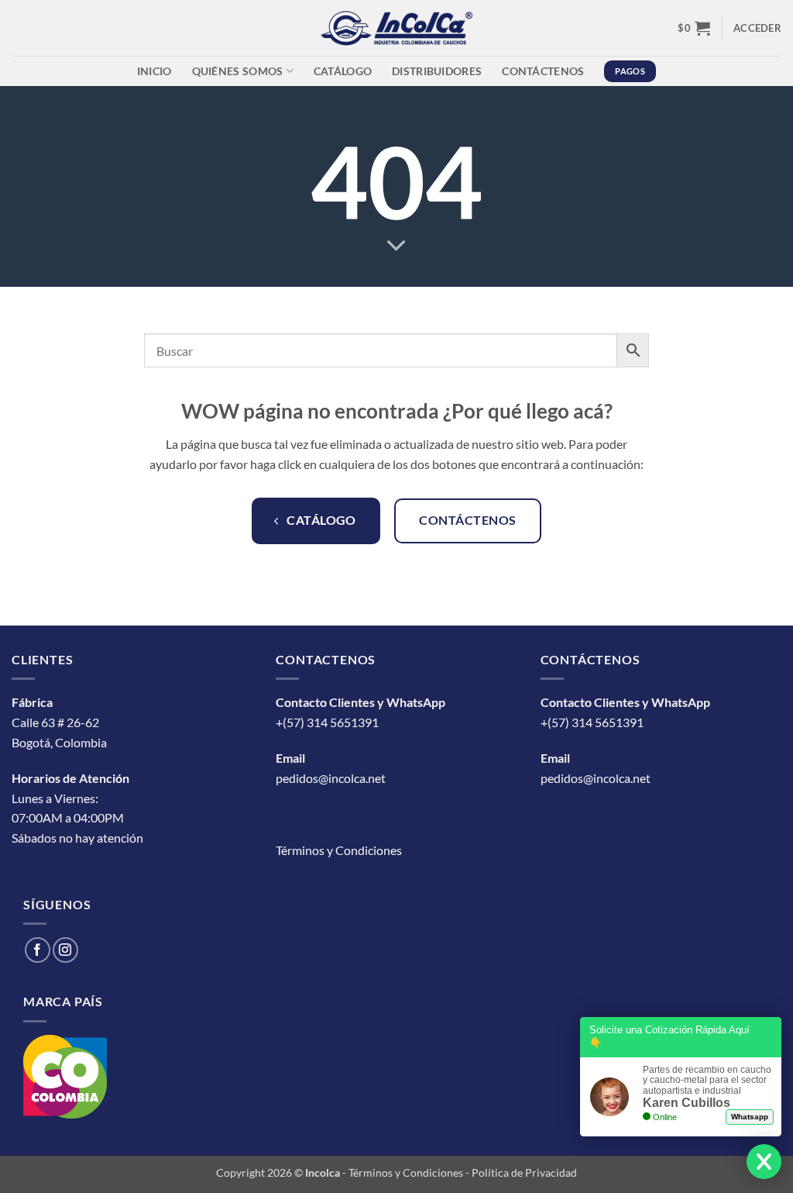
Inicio (154, 71)
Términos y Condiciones (339, 850)
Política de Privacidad (524, 1172)
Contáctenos (543, 71)
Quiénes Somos (237, 71)
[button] (694, 28)
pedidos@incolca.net (331, 778)
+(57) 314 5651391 (327, 722)
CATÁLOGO (343, 71)
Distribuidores (437, 71)
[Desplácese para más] (396, 246)
